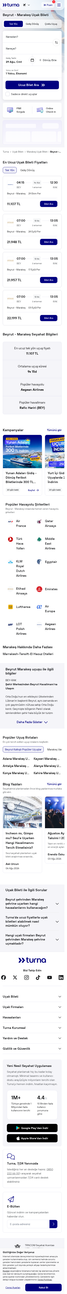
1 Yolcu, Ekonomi (16, 73)
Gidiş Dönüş (27, 170)
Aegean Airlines (32, 390)
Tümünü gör (54, 430)
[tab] (13, 24)
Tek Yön (9, 170)
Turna (6, 151)
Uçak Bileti (17, 151)
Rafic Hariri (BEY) (32, 408)
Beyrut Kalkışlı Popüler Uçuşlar (23, 749)
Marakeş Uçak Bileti (37, 151)
